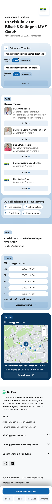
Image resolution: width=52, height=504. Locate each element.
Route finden (24, 375)
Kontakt (32, 498)
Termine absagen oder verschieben (19, 427)
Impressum (8, 482)
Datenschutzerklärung (32, 477)
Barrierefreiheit (22, 482)
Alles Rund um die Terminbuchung (19, 422)
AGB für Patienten (11, 477)
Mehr (24, 83)
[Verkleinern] (44, 334)
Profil (7, 498)
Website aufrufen (24, 305)
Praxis (19, 498)
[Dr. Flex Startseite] (9, 392)
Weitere (24, 60)
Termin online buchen (26, 491)
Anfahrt (44, 498)
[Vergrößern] (44, 329)
